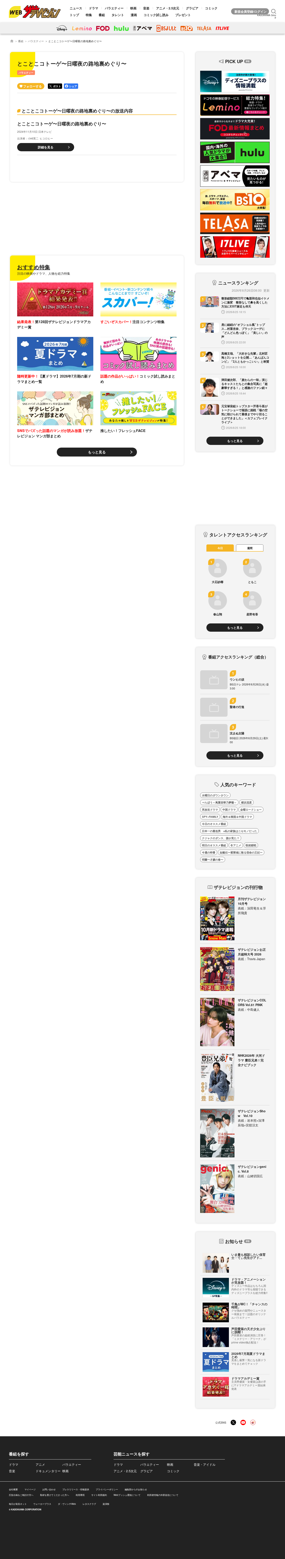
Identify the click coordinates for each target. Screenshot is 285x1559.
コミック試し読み (156, 14)
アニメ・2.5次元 (167, 8)
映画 (133, 8)
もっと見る (97, 452)
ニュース (76, 8)
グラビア (192, 8)
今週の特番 (208, 852)
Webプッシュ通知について (127, 1495)
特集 (89, 14)
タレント (118, 14)
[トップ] (12, 41)
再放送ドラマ (210, 809)
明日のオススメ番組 (214, 845)
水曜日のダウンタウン (215, 795)
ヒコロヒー (46, 138)
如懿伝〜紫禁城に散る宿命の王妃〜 (241, 852)
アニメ (40, 1464)
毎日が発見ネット (18, 1504)
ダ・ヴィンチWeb (67, 1504)
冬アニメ (235, 845)
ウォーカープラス (42, 1504)
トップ (74, 14)
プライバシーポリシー (107, 1489)
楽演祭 (106, 1504)
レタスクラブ (89, 1504)
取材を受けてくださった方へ (54, 1495)
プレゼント (183, 14)
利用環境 (80, 1495)
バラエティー (114, 8)
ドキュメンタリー (48, 1470)
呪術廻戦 (251, 845)
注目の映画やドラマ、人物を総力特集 (43, 273)
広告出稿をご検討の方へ (21, 1495)
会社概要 (13, 1489)
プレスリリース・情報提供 (75, 1489)
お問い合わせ (49, 1489)
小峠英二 (33, 138)
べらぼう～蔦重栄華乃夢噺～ (219, 802)
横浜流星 (246, 802)
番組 (102, 14)
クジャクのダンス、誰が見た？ (220, 838)
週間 (249, 548)
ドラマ (93, 8)
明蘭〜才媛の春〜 (212, 859)
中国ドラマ (229, 809)
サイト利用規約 (99, 1495)
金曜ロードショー (251, 809)
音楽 (146, 8)
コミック (211, 8)
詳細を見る (45, 147)
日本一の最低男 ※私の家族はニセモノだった (229, 831)
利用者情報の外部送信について (162, 1495)
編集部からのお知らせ (136, 1489)
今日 (220, 548)
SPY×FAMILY (210, 816)
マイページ (30, 1489)
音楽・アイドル (205, 1464)
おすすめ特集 (33, 267)
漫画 (134, 14)
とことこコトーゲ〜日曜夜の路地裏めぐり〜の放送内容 (77, 110)
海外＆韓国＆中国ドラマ (237, 816)
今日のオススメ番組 (214, 823)
